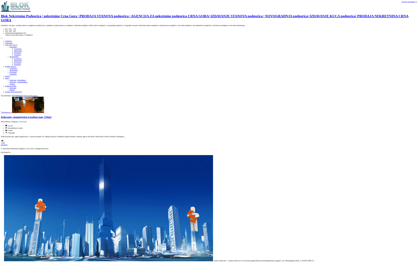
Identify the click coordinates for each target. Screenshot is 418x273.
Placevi (7, 76)
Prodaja (12, 84)
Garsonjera (17, 49)
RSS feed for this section (28, 96)
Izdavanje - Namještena (18, 80)
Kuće (7, 78)
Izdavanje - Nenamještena (18, 82)
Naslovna (8, 41)
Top (2, 261)
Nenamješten (14, 57)
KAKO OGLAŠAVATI (13, 92)
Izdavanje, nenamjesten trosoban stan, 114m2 (26, 117)
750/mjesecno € (6, 112)
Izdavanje (13, 88)
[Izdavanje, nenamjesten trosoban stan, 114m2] (28, 112)
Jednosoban (18, 51)
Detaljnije (4, 145)
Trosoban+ (17, 55)
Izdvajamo (8, 43)
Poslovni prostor (10, 86)
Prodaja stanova (10, 66)
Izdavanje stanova (11, 45)
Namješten (13, 47)
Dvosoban (17, 53)
